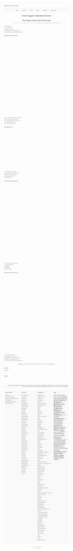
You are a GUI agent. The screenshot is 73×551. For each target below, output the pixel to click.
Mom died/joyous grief (10, 396)
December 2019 (24, 426)
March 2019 (23, 431)
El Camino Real (59, 415)
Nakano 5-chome (41, 466)
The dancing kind (8, 403)
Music (39, 460)
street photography (58, 451)
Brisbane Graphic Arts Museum (18, 385)
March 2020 (23, 422)
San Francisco (59, 432)
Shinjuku (39, 499)
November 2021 (24, 405)
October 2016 (24, 463)
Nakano (56, 427)
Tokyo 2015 (40, 523)
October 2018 (24, 434)
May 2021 (23, 411)
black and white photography (60, 399)
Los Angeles (45, 22)
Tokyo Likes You (41, 526)
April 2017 (23, 455)
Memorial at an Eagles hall (43, 452)
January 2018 (24, 444)
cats (62, 414)
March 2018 (23, 440)
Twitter (31, 10)
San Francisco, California (43, 487)
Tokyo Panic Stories (42, 528)
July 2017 (23, 452)
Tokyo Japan (59, 455)
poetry (59, 432)
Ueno (39, 538)
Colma (39, 409)
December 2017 (24, 445)
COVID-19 (65, 414)
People (49, 22)
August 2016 (24, 466)
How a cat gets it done (42, 429)
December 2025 (24, 395)
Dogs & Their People (42, 416)
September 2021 (24, 406)
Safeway (66, 386)
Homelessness (39, 22)
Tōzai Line (40, 536)
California (35, 22)
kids (62, 419)
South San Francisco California (59, 447)
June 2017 (23, 453)
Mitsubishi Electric (50, 386)
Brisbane (58, 402)
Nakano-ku (62, 427)
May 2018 (23, 439)
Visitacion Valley (41, 539)
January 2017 (24, 458)
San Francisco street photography (60, 441)
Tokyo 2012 (40, 520)
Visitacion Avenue (59, 456)
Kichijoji (39, 440)
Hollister (39, 426)
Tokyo (61, 453)
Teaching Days (41, 505)
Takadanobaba (41, 504)
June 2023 (23, 396)
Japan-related (40, 434)
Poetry (52, 22)
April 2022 (23, 400)
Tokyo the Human (41, 530)
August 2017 (24, 450)
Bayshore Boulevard (63, 396)
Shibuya (39, 496)
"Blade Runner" (41, 395)
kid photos (60, 419)
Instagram (45, 10)
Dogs (39, 414)
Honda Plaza (50, 385)
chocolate (28, 385)
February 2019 (24, 432)
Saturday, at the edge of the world (44, 492)
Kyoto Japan (40, 447)
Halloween (40, 422)
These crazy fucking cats (43, 513)
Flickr (38, 10)
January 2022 (24, 403)
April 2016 (23, 473)
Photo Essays (40, 479)
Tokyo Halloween (41, 525)
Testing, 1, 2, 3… (9, 395)
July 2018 (23, 435)
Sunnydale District (41, 502)
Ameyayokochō (41, 400)
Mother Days (40, 457)
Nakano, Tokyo (41, 471)
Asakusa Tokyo (56, 396)
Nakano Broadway (41, 470)
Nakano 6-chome (41, 468)
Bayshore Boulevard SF (58, 397)
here (50, 364)
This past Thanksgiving (42, 515)
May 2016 (23, 471)
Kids (38, 442)
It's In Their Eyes (41, 432)
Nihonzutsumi (40, 473)
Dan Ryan (24, 22)
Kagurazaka (40, 437)
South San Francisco (42, 500)
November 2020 (24, 416)
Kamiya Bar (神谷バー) (42, 439)
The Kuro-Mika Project (42, 512)
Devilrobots (40, 413)
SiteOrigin (38, 548)
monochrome (58, 422)
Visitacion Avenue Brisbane (59, 458)
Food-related (40, 421)
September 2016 (24, 465)
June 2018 (23, 437)
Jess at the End (41, 435)
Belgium (9, 385)
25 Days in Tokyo (41, 396)
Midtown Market (58, 421)
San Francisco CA (59, 434)
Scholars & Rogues (56, 22)
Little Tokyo (20, 364)
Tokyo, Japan (40, 533)
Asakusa (39, 401)
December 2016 (24, 460)
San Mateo (40, 489)
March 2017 (23, 457)
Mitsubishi (44, 386)
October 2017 (24, 447)
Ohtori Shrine (40, 474)
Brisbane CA (59, 404)
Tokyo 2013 (40, 522)
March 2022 (23, 401)
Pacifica (39, 476)
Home (17, 10)
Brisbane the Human (42, 403)
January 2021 (24, 414)
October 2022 (24, 398)
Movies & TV (40, 458)
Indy (38, 431)
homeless (39, 385)
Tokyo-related (40, 531)
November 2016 (24, 461)
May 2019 (23, 427)
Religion (39, 483)
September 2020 (24, 419)
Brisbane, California (42, 405)
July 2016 (23, 468)
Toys (39, 535)
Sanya (39, 491)
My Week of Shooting (42, 461)
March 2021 (23, 413)
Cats (38, 408)
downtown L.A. (33, 385)
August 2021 (24, 408)
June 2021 (23, 409)
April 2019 (23, 429)
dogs (55, 415)
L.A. (54, 385)
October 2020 (24, 418)
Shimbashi (40, 497)
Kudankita (40, 445)
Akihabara (40, 398)
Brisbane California (58, 407)
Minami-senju (40, 453)
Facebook (24, 10)
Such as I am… (54, 10)
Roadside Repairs (41, 484)
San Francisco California (59, 437)
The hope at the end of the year (36, 20)
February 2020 (24, 424)
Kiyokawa (40, 444)
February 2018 (24, 442)
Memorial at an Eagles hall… (11, 401)
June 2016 (23, 470)
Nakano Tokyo (59, 430)
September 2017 (24, 448)
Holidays (39, 424)
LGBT (39, 448)
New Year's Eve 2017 (59, 386)
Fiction (39, 419)
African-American (58, 395)
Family (39, 418)
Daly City (39, 411)
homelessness (44, 385)
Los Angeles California (36, 386)
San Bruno (40, 486)
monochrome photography (58, 424)
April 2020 (23, 421)
